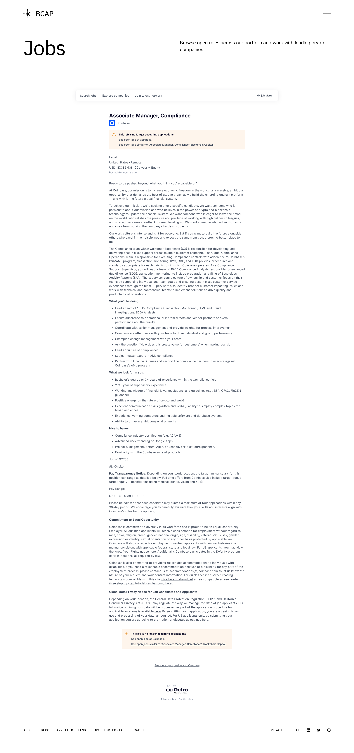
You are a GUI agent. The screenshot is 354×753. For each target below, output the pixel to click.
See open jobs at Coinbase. (135, 139)
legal (294, 730)
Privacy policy (168, 699)
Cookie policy (186, 699)
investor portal (109, 730)
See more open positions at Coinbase (177, 665)
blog (45, 730)
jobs (88, 95)
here (158, 611)
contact (275, 730)
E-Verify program (228, 551)
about (28, 730)
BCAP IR (139, 730)
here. (205, 619)
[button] (327, 13)
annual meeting (71, 730)
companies (115, 95)
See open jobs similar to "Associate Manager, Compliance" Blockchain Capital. (166, 144)
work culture (124, 233)
